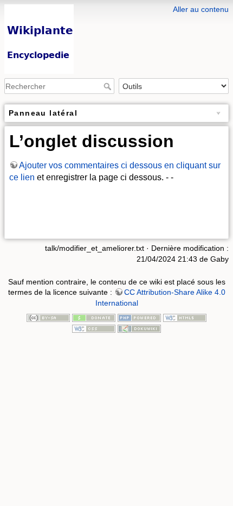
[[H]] (116, 7)
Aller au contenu (201, 9)
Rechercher (108, 86)
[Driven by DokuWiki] (139, 328)
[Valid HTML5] (184, 317)
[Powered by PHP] (139, 317)
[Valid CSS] (93, 328)
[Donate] (93, 317)
